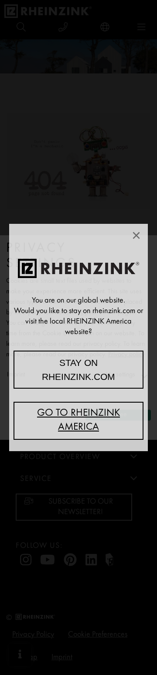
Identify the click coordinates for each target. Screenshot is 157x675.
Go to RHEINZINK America (78, 420)
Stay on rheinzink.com (78, 370)
